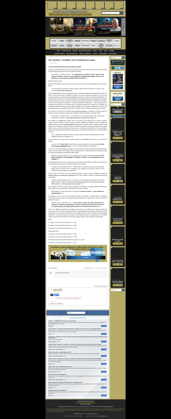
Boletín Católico (68, 298)
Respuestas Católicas (77, 45)
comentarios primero (101, 268)
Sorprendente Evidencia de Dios (109, 40)
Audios (100, 50)
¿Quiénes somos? (59, 53)
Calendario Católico (62, 41)
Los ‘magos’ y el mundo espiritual (101, 41)
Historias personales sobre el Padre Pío (57, 374)
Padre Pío (93, 45)
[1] (87, 78)
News (86, 413)
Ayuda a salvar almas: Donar (109, 45)
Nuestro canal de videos (118, 61)
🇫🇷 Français (53, 303)
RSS (96, 413)
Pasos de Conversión (61, 45)
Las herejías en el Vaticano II (54, 45)
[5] (75, 170)
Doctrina (95, 53)
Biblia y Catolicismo (85, 53)
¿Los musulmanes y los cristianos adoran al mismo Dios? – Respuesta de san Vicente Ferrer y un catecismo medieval (74, 328)
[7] (63, 193)
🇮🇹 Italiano (60, 303)
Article (89, 413)
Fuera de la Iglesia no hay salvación (70, 45)
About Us (82, 413)
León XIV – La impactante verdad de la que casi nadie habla (62, 320)
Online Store (76, 413)
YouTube (111, 50)
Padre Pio (54, 40)
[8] (100, 206)
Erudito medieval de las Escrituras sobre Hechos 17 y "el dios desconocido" (65, 382)
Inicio (58, 50)
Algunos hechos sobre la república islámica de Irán (59, 352)
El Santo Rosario (85, 45)
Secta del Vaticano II (72, 53)
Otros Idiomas (113, 53)
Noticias (117, 40)
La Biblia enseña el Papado (93, 41)
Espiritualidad (103, 53)
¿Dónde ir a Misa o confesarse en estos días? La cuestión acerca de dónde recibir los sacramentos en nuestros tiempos (74, 344)
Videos (95, 50)
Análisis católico (59, 298)
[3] (72, 136)
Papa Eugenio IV (77, 298)
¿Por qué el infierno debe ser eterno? (69, 40)
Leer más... (103, 326)
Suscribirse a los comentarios (101, 286)
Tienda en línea (85, 40)
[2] (95, 117)
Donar (105, 50)
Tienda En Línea (66, 50)
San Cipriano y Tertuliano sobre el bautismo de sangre (71, 59)
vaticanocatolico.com (102, 416)
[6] (82, 183)
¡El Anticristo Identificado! (77, 41)
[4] (58, 159)
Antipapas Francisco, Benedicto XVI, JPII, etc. (101, 45)
